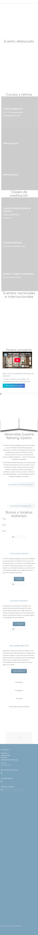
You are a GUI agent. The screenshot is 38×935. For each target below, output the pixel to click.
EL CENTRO (19, 579)
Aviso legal (3, 763)
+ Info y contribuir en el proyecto (13, 386)
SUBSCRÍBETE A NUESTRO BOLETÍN (20, 485)
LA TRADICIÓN (19, 624)
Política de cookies (6, 765)
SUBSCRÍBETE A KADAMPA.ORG (20, 506)
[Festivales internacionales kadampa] (19, 702)
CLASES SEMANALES (19, 671)
